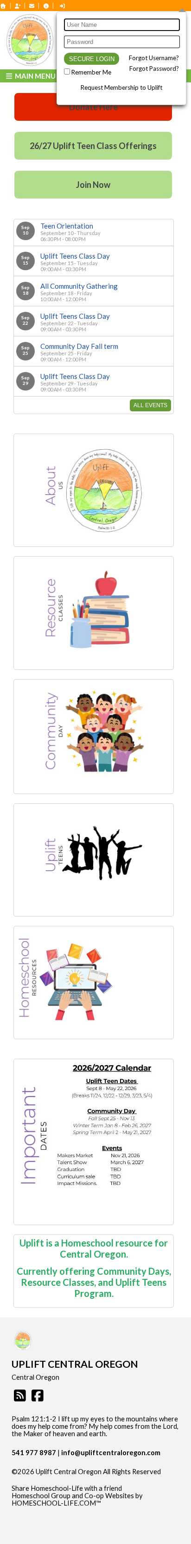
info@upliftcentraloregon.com (110, 1453)
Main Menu (34, 76)
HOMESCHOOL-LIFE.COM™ (56, 1503)
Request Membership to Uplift (121, 87)
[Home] (3, 6)
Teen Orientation (66, 226)
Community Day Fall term (79, 346)
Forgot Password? (154, 68)
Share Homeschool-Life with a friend (67, 1488)
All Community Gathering (79, 286)
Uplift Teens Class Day (75, 256)
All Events (150, 405)
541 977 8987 (34, 1453)
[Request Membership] (17, 6)
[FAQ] (46, 6)
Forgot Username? (154, 58)
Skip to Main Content (51, 1479)
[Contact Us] (32, 6)
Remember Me (91, 72)
